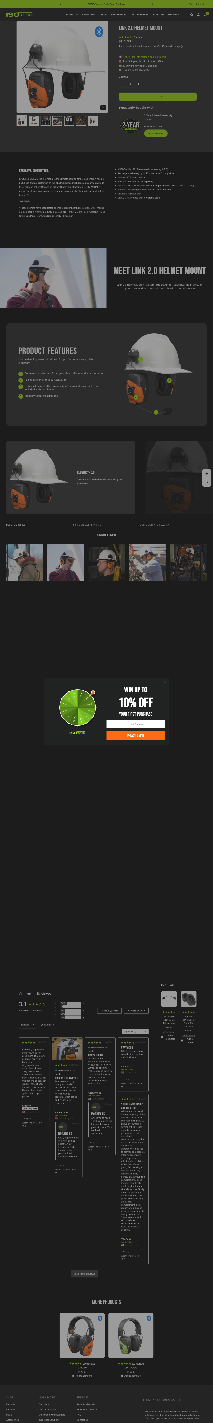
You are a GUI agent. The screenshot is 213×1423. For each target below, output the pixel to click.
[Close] (165, 681)
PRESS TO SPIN (135, 735)
